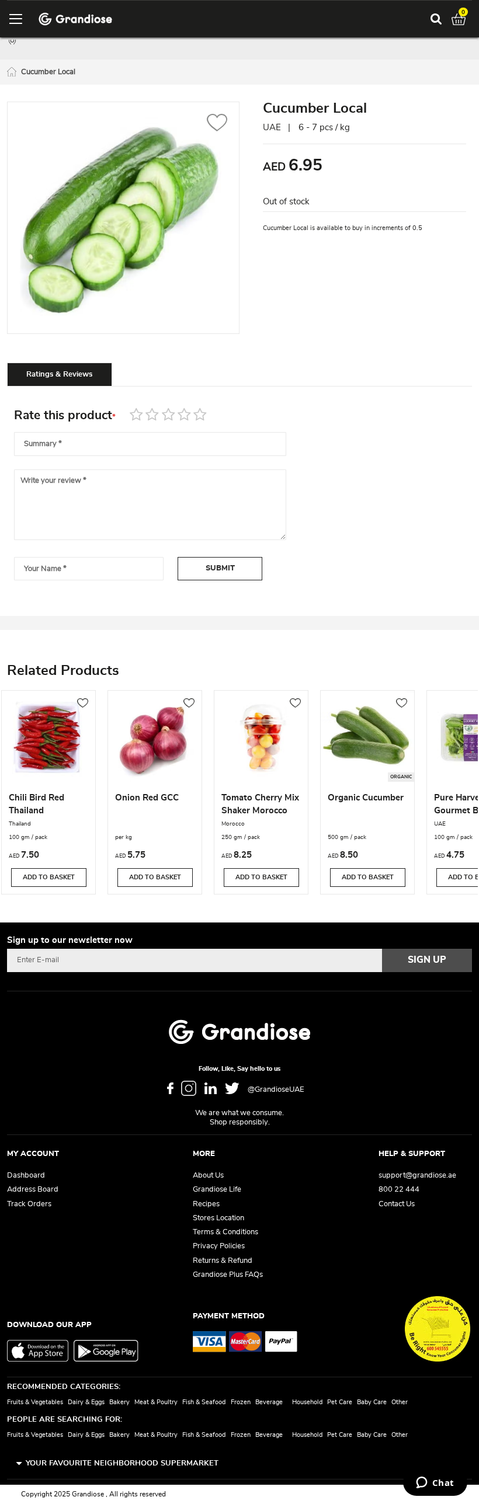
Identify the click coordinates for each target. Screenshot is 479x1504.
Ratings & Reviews (59, 374)
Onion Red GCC (147, 797)
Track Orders (29, 1204)
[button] (217, 124)
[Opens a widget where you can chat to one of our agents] (434, 1483)
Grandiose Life (217, 1189)
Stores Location (218, 1218)
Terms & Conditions (225, 1232)
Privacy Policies (219, 1246)
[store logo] (75, 19)
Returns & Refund (222, 1261)
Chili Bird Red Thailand (36, 804)
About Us (208, 1175)
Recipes (206, 1204)
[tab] (59, 374)
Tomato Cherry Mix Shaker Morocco (260, 804)
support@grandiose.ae (417, 1175)
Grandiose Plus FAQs (228, 1275)
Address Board (32, 1189)
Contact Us (397, 1204)
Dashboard (26, 1175)
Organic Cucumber (366, 797)
